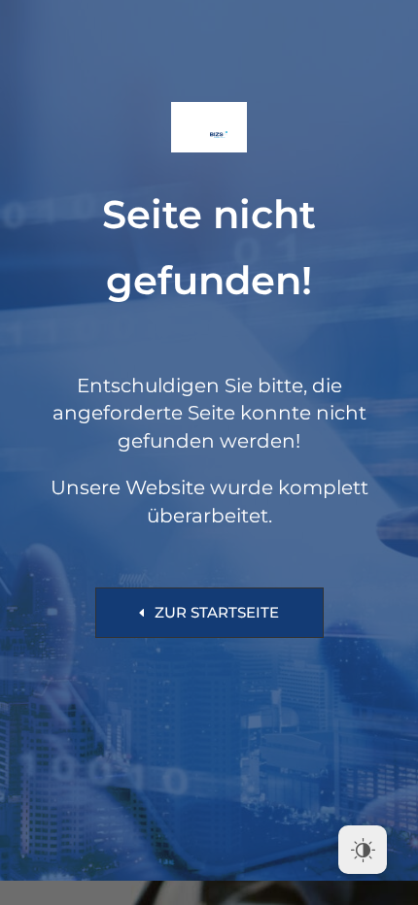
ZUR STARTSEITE (217, 612)
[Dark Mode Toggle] (362, 849)
